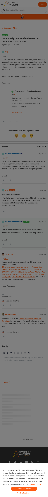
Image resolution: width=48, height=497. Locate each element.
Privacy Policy (35, 484)
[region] (24, 480)
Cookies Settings (23, 493)
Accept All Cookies (24, 489)
